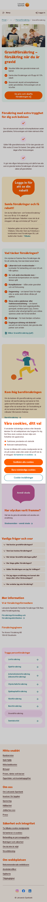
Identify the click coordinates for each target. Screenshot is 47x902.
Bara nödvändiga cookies (23, 469)
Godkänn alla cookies (23, 462)
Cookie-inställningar (23, 477)
